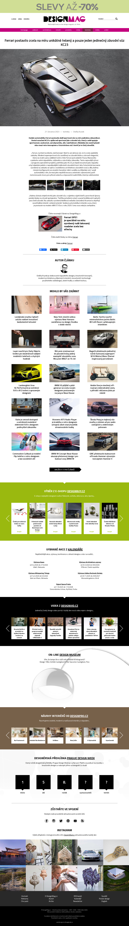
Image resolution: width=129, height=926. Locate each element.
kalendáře (75, 549)
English (104, 901)
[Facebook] (47, 821)
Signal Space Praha (63, 584)
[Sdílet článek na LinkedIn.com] (64, 249)
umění (106, 30)
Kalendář (77, 898)
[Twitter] (61, 821)
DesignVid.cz (69, 605)
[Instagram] (54, 821)
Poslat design (104, 898)
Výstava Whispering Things (38, 573)
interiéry (26, 19)
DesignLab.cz (69, 922)
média (97, 30)
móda (78, 30)
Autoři (51, 898)
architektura (47, 30)
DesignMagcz (69, 834)
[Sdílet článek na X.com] (54, 249)
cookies (82, 916)
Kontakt (24, 896)
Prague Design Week (81, 758)
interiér (58, 30)
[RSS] (82, 821)
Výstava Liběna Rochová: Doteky (90, 573)
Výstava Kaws (39, 562)
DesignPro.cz (79, 716)
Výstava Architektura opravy (90, 562)
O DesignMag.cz (51, 896)
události (35, 30)
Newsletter (77, 901)
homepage (24, 30)
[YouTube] (75, 821)
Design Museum (70, 654)
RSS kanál (78, 896)
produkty (68, 30)
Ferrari (75, 237)
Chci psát (24, 901)
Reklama (24, 898)
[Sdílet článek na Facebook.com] (43, 249)
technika (88, 30)
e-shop (14, 19)
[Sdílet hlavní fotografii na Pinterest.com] (75, 249)
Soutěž (104, 896)
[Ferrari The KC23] (64, 87)
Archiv (51, 901)
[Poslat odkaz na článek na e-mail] (86, 249)
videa (20, 19)
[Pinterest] (68, 821)
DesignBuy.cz (76, 491)
